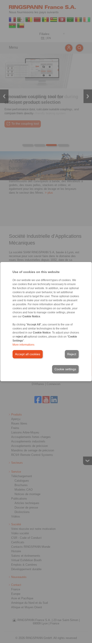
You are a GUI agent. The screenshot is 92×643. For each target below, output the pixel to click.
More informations (23, 344)
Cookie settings (65, 369)
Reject (71, 354)
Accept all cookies (27, 354)
